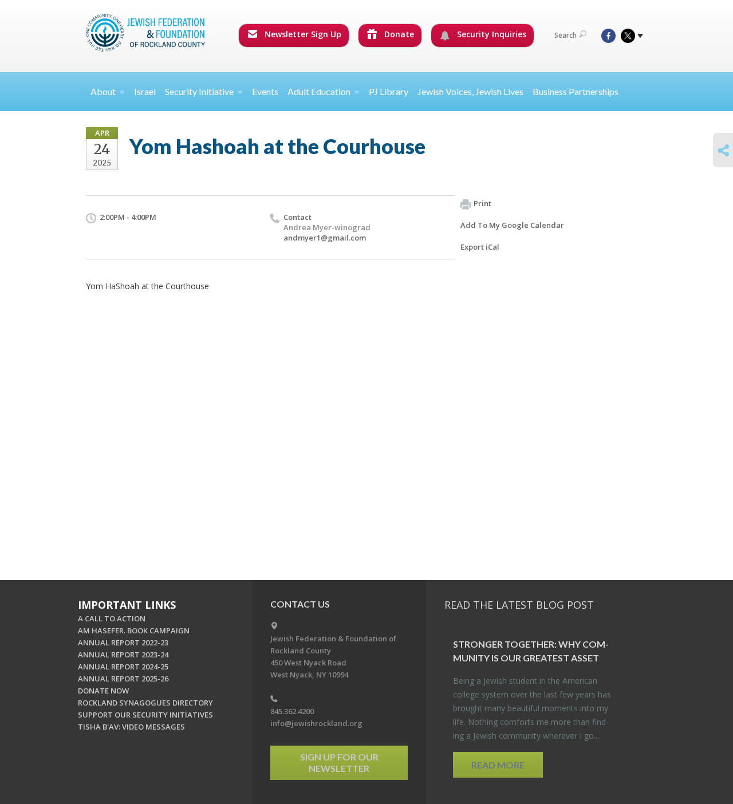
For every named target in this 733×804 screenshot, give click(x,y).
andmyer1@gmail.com (324, 237)
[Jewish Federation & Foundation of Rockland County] (146, 33)
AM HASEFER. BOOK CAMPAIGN (134, 630)
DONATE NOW (103, 690)
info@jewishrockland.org (316, 723)
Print (482, 203)
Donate (398, 34)
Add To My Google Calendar (512, 225)
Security (199, 91)
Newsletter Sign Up (301, 34)
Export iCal (479, 247)
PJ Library (388, 91)
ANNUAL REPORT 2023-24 (123, 654)
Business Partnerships (575, 91)
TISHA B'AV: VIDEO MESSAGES (131, 727)
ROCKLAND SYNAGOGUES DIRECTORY (145, 702)
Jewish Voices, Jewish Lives (470, 91)
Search (565, 35)
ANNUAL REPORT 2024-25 (123, 666)
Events (265, 91)
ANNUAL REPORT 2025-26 (123, 678)
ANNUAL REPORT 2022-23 (123, 642)
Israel (145, 91)
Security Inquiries (490, 34)
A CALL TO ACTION (111, 618)
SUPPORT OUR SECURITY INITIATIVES (145, 715)
